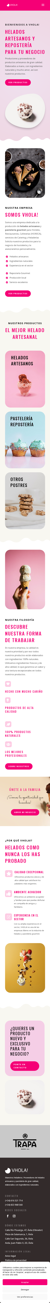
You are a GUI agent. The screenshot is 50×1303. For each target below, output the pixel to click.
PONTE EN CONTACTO (20, 1066)
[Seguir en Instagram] (14, 1216)
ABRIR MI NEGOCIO (25, 812)
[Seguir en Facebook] (7, 1216)
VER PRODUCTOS (17, 82)
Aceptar (25, 1282)
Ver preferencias (25, 1296)
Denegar (25, 1289)
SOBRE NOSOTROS (18, 766)
